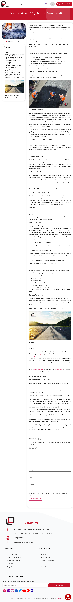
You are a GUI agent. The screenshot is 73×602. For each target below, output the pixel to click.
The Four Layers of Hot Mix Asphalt (13, 57)
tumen (6, 94)
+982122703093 (65, 3)
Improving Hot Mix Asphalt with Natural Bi (14, 78)
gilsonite (42, 354)
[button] (52, 4)
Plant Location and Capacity (12, 67)
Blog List (7, 52)
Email (31, 477)
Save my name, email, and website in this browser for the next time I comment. (48, 494)
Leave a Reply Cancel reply (11, 97)
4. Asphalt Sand (9, 64)
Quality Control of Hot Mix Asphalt (13, 74)
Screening (7, 69)
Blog (21, 4)
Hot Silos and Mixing (10, 70)
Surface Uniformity (9, 75)
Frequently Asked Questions (12, 95)
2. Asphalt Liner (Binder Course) (13, 60)
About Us (25, 4)
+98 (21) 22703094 (33, 534)
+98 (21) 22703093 (20, 534)
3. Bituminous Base (10, 62)
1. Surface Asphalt (9, 58)
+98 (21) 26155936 (46, 534)
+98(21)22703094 (18, 538)
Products (14, 4)
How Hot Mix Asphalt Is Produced (13, 65)
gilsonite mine (58, 370)
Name (31, 470)
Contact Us (33, 4)
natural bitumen (58, 354)
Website (32, 484)
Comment (33, 448)
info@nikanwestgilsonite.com (23, 542)
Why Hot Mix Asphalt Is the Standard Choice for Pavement (14, 55)
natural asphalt (33, 356)
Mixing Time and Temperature (12, 72)
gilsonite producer (38, 370)
